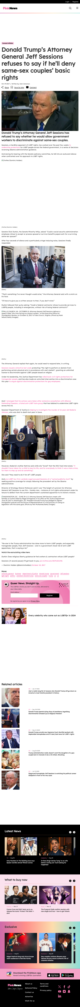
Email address (18, 592)
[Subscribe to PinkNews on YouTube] (59, 992)
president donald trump (25, 576)
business (18, 573)
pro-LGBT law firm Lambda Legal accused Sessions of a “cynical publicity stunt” (38, 479)
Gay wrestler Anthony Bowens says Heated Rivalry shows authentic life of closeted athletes (54, 958)
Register (75, 2)
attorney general (8, 573)
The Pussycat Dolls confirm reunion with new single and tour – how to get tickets (55, 910)
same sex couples (41, 576)
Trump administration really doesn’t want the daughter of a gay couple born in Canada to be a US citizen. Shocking (51, 754)
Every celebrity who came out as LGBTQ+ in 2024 (52, 615)
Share (7, 87)
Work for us (29, 1001)
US (55, 576)
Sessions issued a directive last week (16, 368)
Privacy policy (45, 990)
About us (28, 984)
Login (67, 2)
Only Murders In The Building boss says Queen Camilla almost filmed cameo (21, 862)
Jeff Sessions (64, 573)
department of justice (30, 573)
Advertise (29, 996)
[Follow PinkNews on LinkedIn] (59, 996)
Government (54, 573)
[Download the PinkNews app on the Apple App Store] (53, 975)
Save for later (19, 87)
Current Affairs (7, 43)
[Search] (70, 8)
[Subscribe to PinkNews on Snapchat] (69, 992)
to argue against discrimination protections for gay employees (34, 381)
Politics (12, 576)
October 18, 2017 (38, 565)
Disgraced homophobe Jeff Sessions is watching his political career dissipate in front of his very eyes (52, 774)
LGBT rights (5, 576)
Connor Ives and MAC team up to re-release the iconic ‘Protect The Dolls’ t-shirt (20, 911)
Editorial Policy (31, 988)
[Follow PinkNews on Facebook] (64, 987)
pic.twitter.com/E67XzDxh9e (51, 561)
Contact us (29, 992)
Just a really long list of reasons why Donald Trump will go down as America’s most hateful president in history (52, 692)
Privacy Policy (35, 601)
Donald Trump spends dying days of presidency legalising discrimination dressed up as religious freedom (49, 712)
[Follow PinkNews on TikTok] (69, 987)
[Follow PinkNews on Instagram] (64, 992)
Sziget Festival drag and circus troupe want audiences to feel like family (20, 957)
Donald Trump (44, 573)
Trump (51, 576)
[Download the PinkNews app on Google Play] (67, 975)
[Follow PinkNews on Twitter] (59, 987)
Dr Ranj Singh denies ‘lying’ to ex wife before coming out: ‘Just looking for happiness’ (54, 863)
